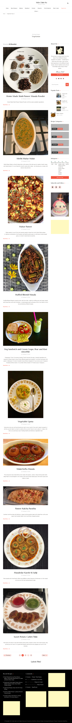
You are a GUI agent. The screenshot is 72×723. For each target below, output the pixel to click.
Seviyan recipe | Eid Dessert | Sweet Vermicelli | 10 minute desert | (12, 696)
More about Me (60, 74)
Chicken (33, 8)
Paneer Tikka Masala (37, 677)
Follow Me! (60, 177)
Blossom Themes (53, 721)
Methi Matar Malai (26, 158)
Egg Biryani (64, 101)
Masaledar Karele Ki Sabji (25, 572)
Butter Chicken (60, 113)
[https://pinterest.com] (59, 187)
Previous (8, 655)
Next (44, 655)
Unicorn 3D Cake (64, 94)
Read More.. (5, 104)
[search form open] (68, 3)
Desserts (40, 8)
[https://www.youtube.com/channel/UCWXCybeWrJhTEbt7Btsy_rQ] (52, 187)
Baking (20, 8)
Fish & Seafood (47, 8)
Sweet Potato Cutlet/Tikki (25, 637)
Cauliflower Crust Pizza (36, 679)
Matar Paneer (25, 226)
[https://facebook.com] (56, 187)
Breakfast (27, 8)
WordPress (65, 721)
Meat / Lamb (56, 8)
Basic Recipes (14, 8)
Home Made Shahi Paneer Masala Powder (25, 96)
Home (7, 8)
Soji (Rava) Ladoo (64, 108)
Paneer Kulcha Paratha (25, 508)
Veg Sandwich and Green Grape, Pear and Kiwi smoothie (25, 350)
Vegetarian (63, 8)
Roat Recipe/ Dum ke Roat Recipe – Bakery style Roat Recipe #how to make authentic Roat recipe (13, 678)
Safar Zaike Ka (41, 2)
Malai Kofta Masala (26, 469)
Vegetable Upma (25, 421)
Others (36, 11)
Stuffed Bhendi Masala (25, 294)
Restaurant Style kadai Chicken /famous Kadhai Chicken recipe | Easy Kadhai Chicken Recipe (13, 684)
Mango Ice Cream (39, 682)
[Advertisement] (36, 23)
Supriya (28, 677)
